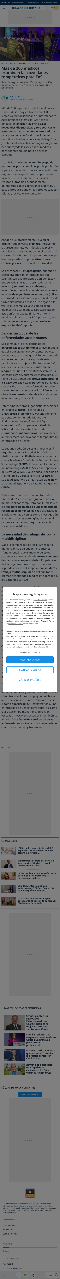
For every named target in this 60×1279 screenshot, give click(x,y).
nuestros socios (40, 600)
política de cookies (15, 624)
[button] (30, 652)
